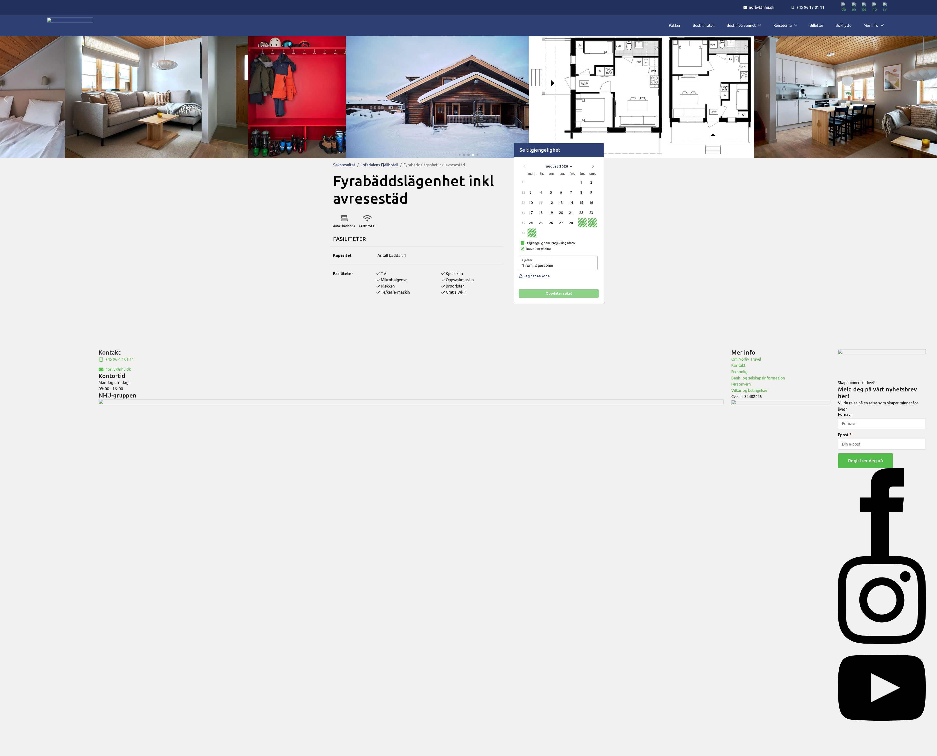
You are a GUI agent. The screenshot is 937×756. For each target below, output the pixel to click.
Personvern (741, 384)
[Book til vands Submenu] (761, 25)
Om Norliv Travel (746, 359)
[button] (6, 99)
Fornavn (845, 414)
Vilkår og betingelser (749, 390)
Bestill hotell (703, 25)
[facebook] (882, 512)
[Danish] (845, 7)
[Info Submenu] (884, 25)
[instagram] (882, 599)
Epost (845, 435)
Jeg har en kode (537, 276)
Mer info (871, 25)
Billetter (816, 25)
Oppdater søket (559, 293)
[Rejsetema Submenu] (798, 25)
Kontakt (738, 365)
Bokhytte (843, 25)
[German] (866, 7)
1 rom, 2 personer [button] (537, 265)
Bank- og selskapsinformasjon (758, 378)
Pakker (675, 25)
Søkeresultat (344, 165)
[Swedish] (886, 7)
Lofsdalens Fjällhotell (379, 165)
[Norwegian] (876, 7)
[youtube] (882, 687)
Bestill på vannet (741, 25)
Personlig (739, 371)
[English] (855, 7)
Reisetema (783, 25)
